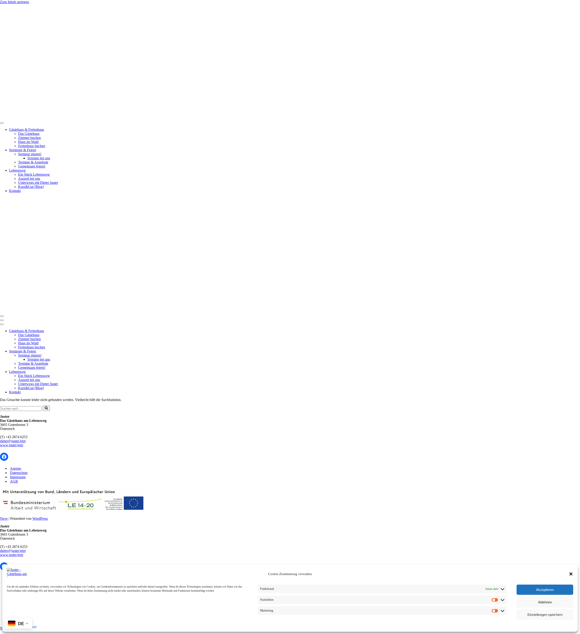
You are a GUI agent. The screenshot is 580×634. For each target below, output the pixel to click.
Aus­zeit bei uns (29, 178)
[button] (571, 574)
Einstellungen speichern (545, 615)
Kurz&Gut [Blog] (31, 187)
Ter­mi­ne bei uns (38, 158)
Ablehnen (545, 602)
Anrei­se (15, 468)
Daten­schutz (19, 473)
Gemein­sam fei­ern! (31, 166)
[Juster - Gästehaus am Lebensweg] (129, 118)
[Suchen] (46, 408)
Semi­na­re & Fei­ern (22, 150)
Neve (4, 518)
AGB (14, 481)
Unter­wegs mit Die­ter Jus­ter (38, 183)
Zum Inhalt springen (14, 2)
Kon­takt (15, 191)
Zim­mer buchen (29, 138)
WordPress (40, 518)
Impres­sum (18, 477)
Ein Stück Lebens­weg (34, 174)
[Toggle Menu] (2, 123)
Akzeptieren (545, 590)
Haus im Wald (28, 142)
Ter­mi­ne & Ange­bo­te (33, 162)
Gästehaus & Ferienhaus (26, 129)
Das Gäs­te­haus (28, 134)
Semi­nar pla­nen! (29, 154)
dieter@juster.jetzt (13, 441)
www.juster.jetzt (11, 445)
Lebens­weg (17, 170)
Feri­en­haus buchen (31, 146)
